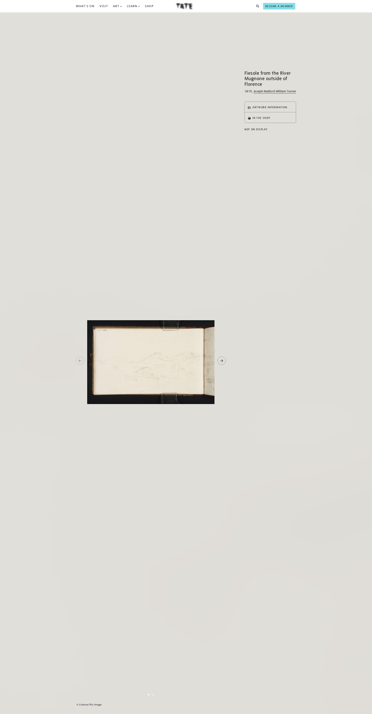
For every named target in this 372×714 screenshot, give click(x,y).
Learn (132, 6)
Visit (104, 6)
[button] (256, 6)
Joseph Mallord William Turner (274, 91)
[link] (89, 704)
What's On (85, 6)
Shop (149, 6)
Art (116, 6)
